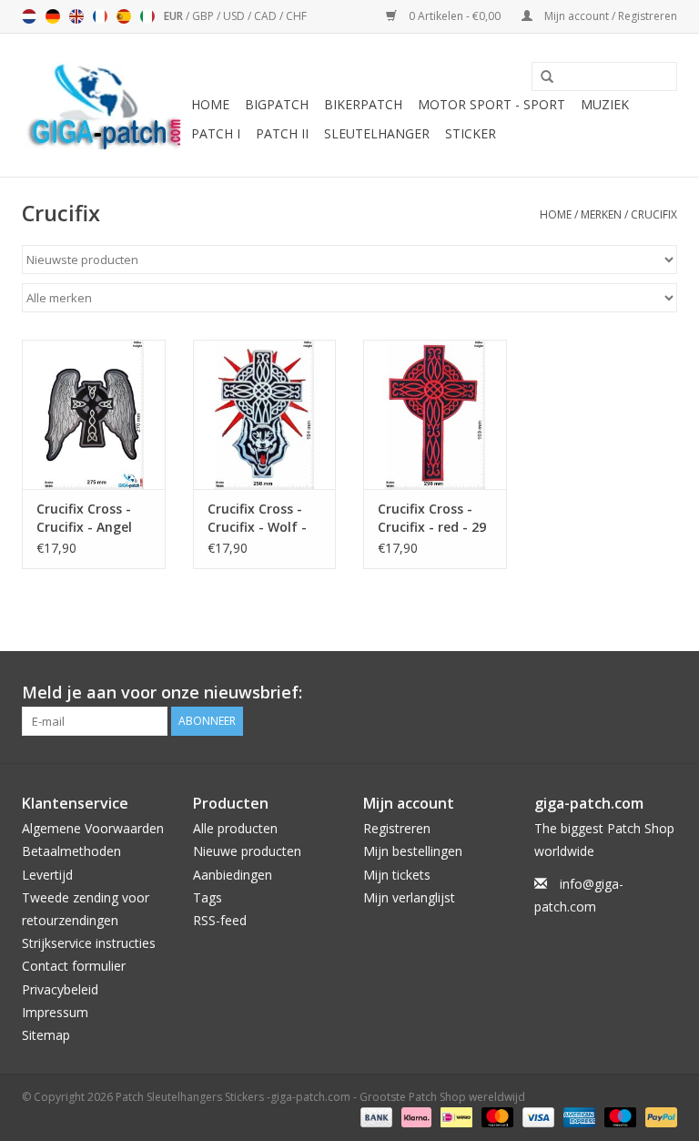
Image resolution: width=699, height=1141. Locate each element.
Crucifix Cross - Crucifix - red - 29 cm (432, 518)
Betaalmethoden (71, 851)
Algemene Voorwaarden (93, 828)
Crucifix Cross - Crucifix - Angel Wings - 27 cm (84, 518)
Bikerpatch (363, 104)
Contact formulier (74, 965)
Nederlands (29, 16)
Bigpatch (277, 104)
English (76, 16)
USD (235, 16)
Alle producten (235, 828)
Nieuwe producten (247, 851)
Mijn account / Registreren (609, 16)
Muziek (605, 104)
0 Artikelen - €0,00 (454, 16)
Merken (601, 214)
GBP (204, 16)
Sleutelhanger (377, 133)
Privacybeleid (60, 989)
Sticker (470, 133)
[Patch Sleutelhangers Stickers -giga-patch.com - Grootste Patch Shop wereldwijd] (104, 105)
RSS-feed (220, 920)
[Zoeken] (541, 77)
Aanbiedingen (232, 874)
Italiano (147, 16)
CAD (266, 16)
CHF (296, 16)
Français (100, 16)
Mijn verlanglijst (409, 897)
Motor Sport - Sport (491, 104)
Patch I (215, 133)
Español (123, 16)
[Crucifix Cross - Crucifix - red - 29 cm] (435, 415)
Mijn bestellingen (412, 851)
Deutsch (53, 16)
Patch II (282, 133)
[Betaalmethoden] (374, 1116)
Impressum (55, 1012)
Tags (207, 897)
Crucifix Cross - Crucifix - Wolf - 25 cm (257, 518)
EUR (175, 16)
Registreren (397, 828)
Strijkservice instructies (89, 943)
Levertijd (47, 874)
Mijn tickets (397, 874)
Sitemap (46, 1035)
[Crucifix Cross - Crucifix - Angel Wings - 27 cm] (94, 415)
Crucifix (654, 214)
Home (210, 104)
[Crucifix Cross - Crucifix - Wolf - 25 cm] (265, 415)
